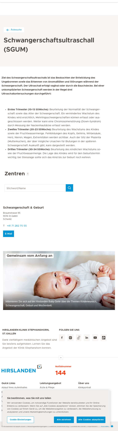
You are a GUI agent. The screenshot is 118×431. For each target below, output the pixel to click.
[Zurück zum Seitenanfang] (61, 358)
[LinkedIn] (87, 337)
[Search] (69, 188)
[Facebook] (62, 337)
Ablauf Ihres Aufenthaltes (14, 388)
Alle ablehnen (64, 420)
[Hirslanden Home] (28, 368)
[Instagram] (70, 337)
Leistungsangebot (50, 383)
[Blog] (104, 337)
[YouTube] (95, 337)
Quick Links (8, 383)
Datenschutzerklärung (59, 426)
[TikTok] (78, 337)
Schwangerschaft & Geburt (23, 207)
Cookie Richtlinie (78, 426)
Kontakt (105, 426)
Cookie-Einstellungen (20, 420)
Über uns (83, 383)
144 (60, 373)
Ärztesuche (16, 29)
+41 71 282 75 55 (17, 226)
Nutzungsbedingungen (37, 426)
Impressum (92, 426)
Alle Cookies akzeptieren (91, 420)
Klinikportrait (84, 388)
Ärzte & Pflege (47, 388)
